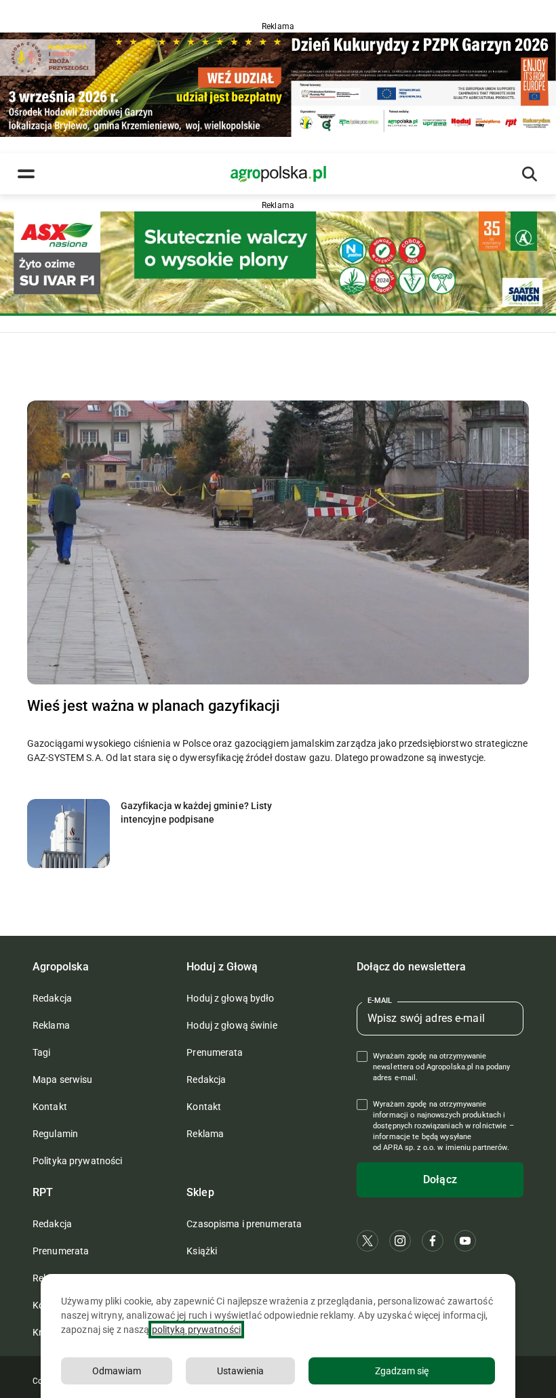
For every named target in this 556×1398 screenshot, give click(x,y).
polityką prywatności (196, 1329)
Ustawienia (240, 1370)
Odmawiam (116, 1370)
